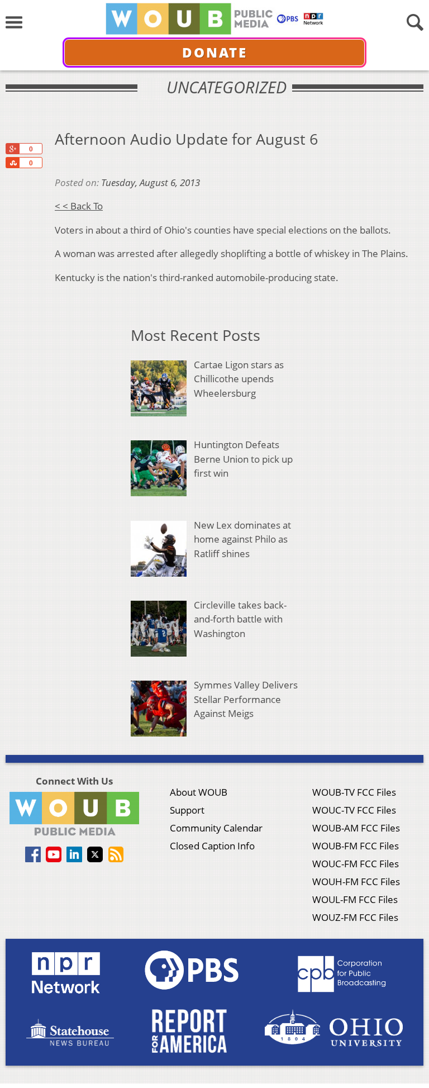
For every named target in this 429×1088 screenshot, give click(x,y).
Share (12, 162)
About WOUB (198, 792)
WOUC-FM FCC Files (355, 863)
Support (187, 810)
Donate (214, 52)
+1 (12, 148)
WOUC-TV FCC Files (354, 810)
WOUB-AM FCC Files (356, 827)
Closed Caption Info (212, 845)
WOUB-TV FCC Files (354, 792)
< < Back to (79, 205)
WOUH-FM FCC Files (356, 881)
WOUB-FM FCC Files (355, 845)
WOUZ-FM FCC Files (355, 917)
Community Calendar (216, 827)
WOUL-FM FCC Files (355, 899)
